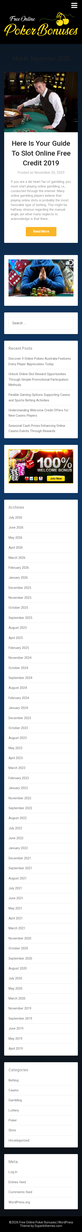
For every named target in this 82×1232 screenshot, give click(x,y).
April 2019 (16, 1049)
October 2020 (18, 948)
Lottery (14, 1110)
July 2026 (15, 518)
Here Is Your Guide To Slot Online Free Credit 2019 (41, 153)
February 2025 (19, 648)
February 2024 (19, 698)
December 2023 (20, 718)
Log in (13, 1172)
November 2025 (20, 598)
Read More (41, 231)
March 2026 (17, 558)
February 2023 (19, 778)
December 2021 (20, 858)
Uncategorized (19, 1140)
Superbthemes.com (48, 1226)
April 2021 (16, 918)
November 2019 (20, 1008)
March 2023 (17, 768)
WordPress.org (19, 1202)
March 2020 (17, 998)
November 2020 (20, 938)
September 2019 (20, 1018)
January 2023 (18, 788)
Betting (14, 1080)
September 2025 (20, 618)
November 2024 (20, 658)
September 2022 (20, 808)
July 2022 (15, 828)
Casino (14, 1090)
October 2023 (18, 728)
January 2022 (18, 848)
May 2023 (15, 748)
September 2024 (20, 678)
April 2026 (16, 548)
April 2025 (16, 638)
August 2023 (18, 738)
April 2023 (16, 758)
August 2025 (18, 628)
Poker (13, 1120)
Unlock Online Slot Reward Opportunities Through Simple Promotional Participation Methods (38, 379)
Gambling (15, 1100)
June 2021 (16, 898)
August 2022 (18, 818)
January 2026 (18, 578)
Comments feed (20, 1192)
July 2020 (15, 978)
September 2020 (20, 958)
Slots (12, 1130)
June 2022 (16, 838)
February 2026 (19, 568)
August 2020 (18, 968)
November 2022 (20, 798)
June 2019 (16, 1028)
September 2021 (20, 868)
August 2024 (18, 688)
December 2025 (20, 588)
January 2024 (18, 708)
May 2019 (15, 1039)
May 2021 (15, 908)
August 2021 (18, 878)
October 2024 (18, 668)
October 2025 (18, 608)
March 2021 (17, 928)
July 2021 (15, 888)
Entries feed (17, 1182)
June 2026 (16, 527)
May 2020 (15, 988)
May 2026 (15, 538)
